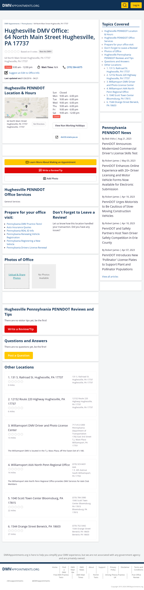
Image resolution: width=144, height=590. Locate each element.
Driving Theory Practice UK (115, 576)
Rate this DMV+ (46, 51)
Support (102, 567)
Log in (136, 5)
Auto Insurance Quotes (19, 227)
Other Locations (112, 64)
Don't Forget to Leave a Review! (120, 47)
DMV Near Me (73, 570)
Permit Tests (96, 576)
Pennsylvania (27, 23)
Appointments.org (20, 6)
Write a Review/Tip (52, 170)
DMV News (81, 568)
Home (54, 567)
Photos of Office (112, 51)
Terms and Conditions (138, 568)
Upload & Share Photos (17, 276)
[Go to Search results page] (124, 5)
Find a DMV (64, 570)
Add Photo (52, 178)
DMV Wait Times (80, 576)
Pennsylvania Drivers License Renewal (27, 247)
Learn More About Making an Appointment (52, 162)
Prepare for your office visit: (119, 44)
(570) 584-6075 (74, 67)
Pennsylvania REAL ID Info (20, 230)
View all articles (110, 276)
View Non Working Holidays (70, 125)
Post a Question (19, 355)
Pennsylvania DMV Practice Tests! (24, 223)
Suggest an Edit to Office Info (24, 72)
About (91, 567)
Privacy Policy (113, 568)
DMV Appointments (12, 23)
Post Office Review (136, 576)
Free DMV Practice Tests (61, 576)
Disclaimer (125, 567)
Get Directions (39, 124)
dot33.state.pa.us (69, 137)
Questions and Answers (116, 61)
